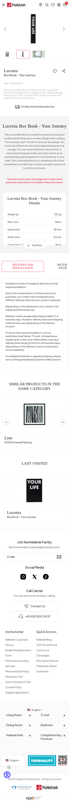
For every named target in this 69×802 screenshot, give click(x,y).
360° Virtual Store (46, 644)
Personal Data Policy (17, 671)
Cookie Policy (13, 687)
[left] (6, 422)
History (9, 644)
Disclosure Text (14, 676)
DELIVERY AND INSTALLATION (22, 266)
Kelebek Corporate (16, 639)
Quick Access (46, 632)
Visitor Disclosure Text (18, 681)
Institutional (14, 632)
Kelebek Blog (44, 639)
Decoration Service (47, 660)
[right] (63, 422)
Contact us (42, 650)
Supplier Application (17, 692)
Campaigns (43, 655)
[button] (5, 29)
